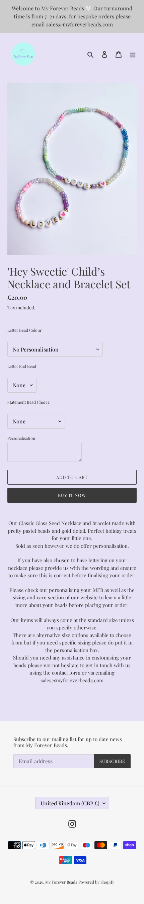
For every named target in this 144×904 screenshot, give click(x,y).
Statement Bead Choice (28, 402)
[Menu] (133, 54)
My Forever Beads (61, 882)
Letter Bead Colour (24, 330)
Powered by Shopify (96, 882)
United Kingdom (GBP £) (70, 803)
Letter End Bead (21, 366)
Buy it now (72, 495)
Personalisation (21, 438)
